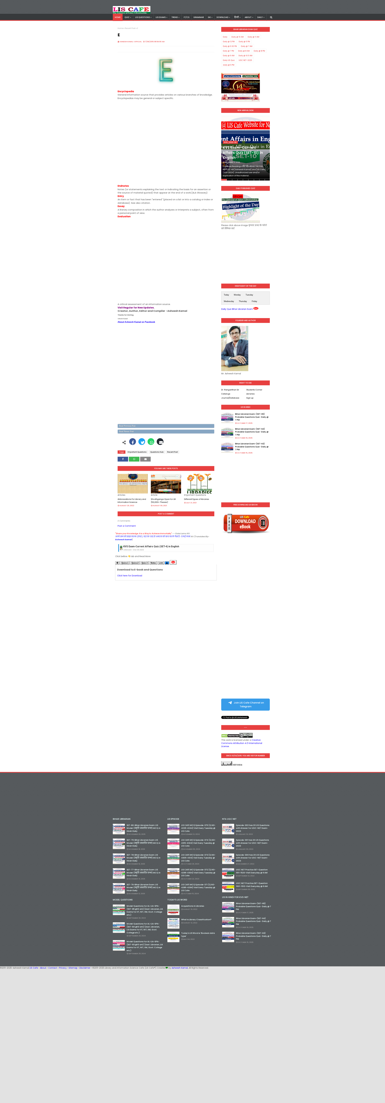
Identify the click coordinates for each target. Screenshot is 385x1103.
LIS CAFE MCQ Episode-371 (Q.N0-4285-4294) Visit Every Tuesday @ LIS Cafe (198, 887)
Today (226, 295)
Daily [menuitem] (260, 17)
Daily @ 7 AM (246, 46)
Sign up (250, 397)
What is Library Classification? (196, 919)
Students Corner (254, 389)
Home (120, 28)
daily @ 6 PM (228, 65)
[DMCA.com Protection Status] (230, 736)
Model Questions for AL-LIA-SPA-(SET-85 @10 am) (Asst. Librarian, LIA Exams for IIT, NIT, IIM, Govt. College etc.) (145, 910)
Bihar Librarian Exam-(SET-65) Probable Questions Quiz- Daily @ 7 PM (251, 417)
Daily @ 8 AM (244, 51)
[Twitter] (141, 443)
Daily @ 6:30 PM (230, 46)
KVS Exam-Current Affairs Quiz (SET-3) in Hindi (150, 550)
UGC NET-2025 (245, 60)
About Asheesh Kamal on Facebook (136, 322)
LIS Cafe (34, 967)
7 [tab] (256, 180)
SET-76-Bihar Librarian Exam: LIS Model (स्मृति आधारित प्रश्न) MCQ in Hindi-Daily (143, 887)
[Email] (160, 443)
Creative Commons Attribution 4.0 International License (241, 743)
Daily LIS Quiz (229, 60)
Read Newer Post (126, 431)
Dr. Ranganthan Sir (230, 389)
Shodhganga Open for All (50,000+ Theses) (163, 501)
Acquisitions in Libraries (192, 906)
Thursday (243, 301)
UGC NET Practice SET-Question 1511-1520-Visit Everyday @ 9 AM (252, 871)
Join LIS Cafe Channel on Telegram (248, 704)
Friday (254, 301)
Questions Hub (156, 452)
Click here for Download (129, 575)
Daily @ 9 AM (228, 55)
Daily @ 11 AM (253, 37)
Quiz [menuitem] (127, 17)
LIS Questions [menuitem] (142, 17)
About (43, 967)
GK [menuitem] (209, 17)
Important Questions (137, 452)
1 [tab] (223, 180)
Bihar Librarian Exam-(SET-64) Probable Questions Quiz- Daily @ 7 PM (251, 431)
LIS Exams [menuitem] (161, 17)
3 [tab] (234, 180)
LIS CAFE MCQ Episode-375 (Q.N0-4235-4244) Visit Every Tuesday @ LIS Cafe (198, 828)
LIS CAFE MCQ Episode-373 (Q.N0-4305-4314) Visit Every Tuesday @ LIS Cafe (198, 857)
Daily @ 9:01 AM (245, 55)
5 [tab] (245, 180)
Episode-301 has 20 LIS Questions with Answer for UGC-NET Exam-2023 (252, 843)
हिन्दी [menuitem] (236, 17)
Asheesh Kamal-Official (130, 41)
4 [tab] (240, 180)
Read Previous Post (127, 426)
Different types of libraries (196, 499)
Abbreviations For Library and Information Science (132, 501)
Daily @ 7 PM (228, 51)
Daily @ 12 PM (229, 41)
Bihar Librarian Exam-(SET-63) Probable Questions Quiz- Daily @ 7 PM (251, 446)
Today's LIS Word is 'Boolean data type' (198, 935)
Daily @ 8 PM (259, 51)
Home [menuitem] (118, 17)
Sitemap (73, 967)
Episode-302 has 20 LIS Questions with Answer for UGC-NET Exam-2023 (252, 828)
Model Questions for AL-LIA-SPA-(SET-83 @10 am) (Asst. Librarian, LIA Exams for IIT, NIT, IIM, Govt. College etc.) (145, 946)
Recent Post (130, 28)
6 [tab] (251, 180)
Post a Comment (127, 525)
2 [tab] (229, 180)
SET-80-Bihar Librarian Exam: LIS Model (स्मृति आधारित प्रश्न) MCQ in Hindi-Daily (143, 828)
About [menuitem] (248, 17)
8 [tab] (262, 180)
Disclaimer (84, 967)
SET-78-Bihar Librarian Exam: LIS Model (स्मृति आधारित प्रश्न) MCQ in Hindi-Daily (143, 857)
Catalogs (225, 393)
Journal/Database (230, 397)
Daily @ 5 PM (244, 41)
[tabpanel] (245, 148)
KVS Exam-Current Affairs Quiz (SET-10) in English (243, 152)
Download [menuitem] (222, 17)
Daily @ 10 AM (237, 37)
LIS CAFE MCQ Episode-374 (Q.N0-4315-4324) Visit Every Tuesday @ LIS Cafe (198, 843)
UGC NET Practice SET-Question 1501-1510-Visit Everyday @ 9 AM (252, 885)
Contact (52, 967)
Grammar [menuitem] (198, 17)
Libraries (250, 393)
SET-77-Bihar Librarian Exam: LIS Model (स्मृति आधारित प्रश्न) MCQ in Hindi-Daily (143, 872)
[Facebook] (132, 443)
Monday (237, 295)
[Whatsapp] (151, 443)
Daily (225, 37)
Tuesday (249, 295)
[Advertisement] (166, 121)
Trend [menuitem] (174, 17)
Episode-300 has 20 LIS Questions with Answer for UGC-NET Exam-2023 (253, 857)
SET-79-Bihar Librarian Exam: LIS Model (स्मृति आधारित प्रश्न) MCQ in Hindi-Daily (143, 843)
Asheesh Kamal (180, 967)
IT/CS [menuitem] (186, 17)
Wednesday (229, 301)
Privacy (63, 967)
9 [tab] (267, 180)
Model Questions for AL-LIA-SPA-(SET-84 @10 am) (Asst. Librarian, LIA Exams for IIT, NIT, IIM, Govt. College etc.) (143, 928)
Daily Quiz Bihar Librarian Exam (237, 309)
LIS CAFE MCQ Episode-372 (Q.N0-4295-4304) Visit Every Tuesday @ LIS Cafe (198, 872)
